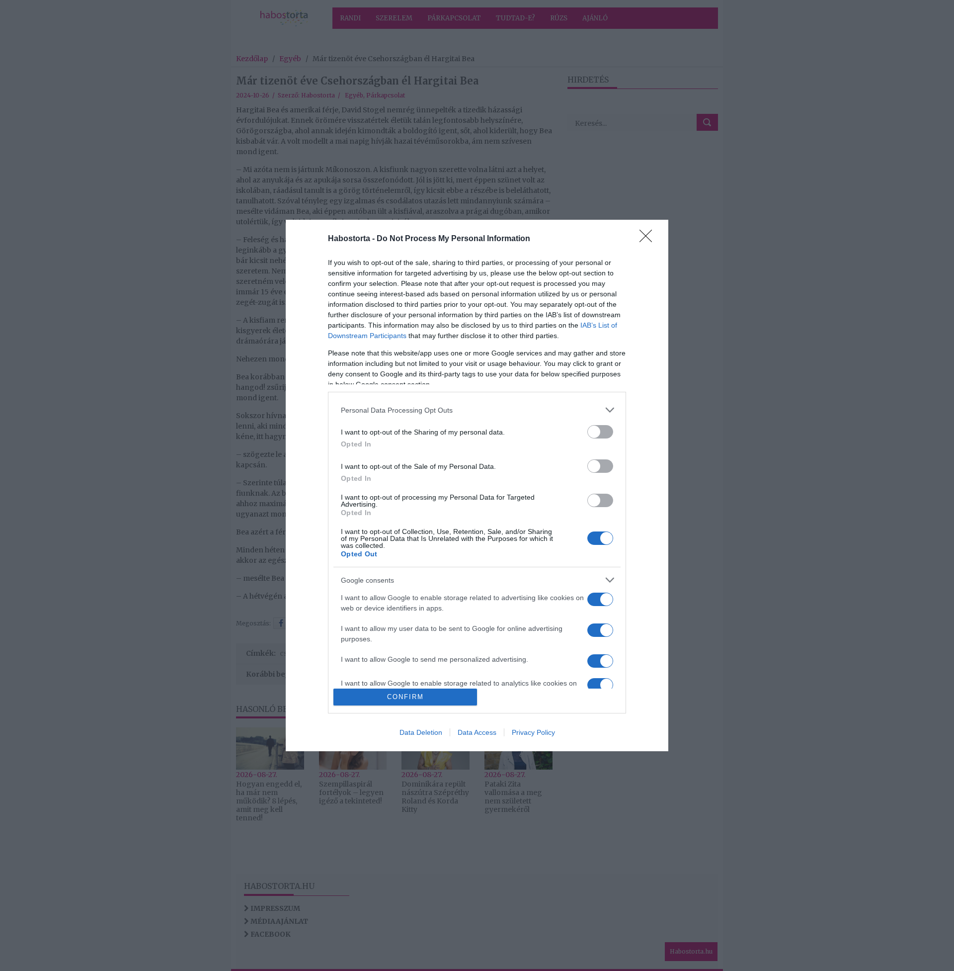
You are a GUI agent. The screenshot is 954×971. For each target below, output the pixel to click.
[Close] (648, 239)
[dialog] (477, 485)
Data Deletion (420, 732)
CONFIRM (405, 697)
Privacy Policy (533, 732)
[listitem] (477, 410)
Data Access (477, 732)
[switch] (600, 432)
